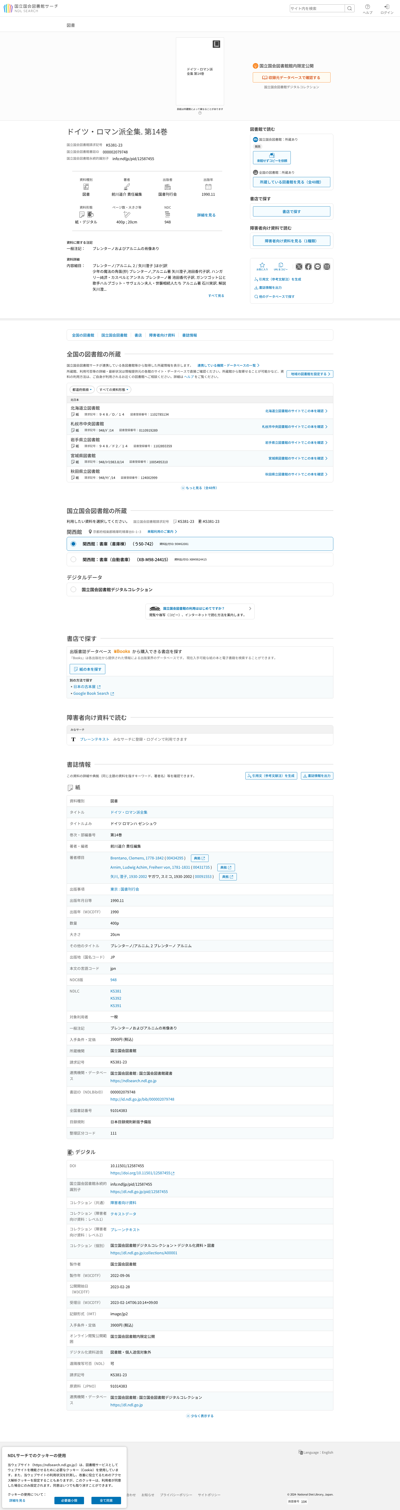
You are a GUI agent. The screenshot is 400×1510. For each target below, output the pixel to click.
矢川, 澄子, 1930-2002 (128, 876)
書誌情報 (189, 335)
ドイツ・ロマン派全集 (128, 812)
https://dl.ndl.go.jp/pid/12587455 (139, 1191)
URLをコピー (281, 269)
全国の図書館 (83, 335)
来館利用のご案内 (160, 531)
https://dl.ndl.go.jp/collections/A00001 (143, 1252)
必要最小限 (69, 1500)
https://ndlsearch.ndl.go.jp (133, 1080)
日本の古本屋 (85, 686)
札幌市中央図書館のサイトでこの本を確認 (293, 426)
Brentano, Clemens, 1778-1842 (137, 858)
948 (113, 979)
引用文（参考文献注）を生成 (280, 279)
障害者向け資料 (162, 335)
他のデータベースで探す (277, 296)
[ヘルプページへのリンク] (200, 111)
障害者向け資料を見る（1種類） (292, 241)
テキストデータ (123, 1214)
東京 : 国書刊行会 (124, 889)
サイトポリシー (209, 1494)
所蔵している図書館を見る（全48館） (291, 182)
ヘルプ (367, 12)
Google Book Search (91, 693)
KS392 (115, 998)
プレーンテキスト (94, 739)
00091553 (203, 876)
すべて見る (216, 295)
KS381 (115, 991)
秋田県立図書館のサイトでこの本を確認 (294, 474)
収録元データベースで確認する (294, 77)
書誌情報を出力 (270, 287)
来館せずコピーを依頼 (272, 160)
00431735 (201, 867)
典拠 (197, 858)
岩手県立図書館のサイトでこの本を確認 (294, 442)
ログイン (387, 12)
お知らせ (147, 1494)
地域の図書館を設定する (309, 373)
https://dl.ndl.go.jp (126, 1404)
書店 (138, 335)
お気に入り (262, 269)
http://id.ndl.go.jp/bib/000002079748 (142, 1099)
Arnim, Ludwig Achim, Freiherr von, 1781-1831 (150, 867)
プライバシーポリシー (176, 1494)
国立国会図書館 (114, 335)
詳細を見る (206, 215)
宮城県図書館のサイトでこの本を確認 (296, 458)
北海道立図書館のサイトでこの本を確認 (294, 410)
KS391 (115, 1005)
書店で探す (291, 211)
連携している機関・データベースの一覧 (226, 365)
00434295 (175, 858)
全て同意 (106, 1500)
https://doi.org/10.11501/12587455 (140, 1172)
